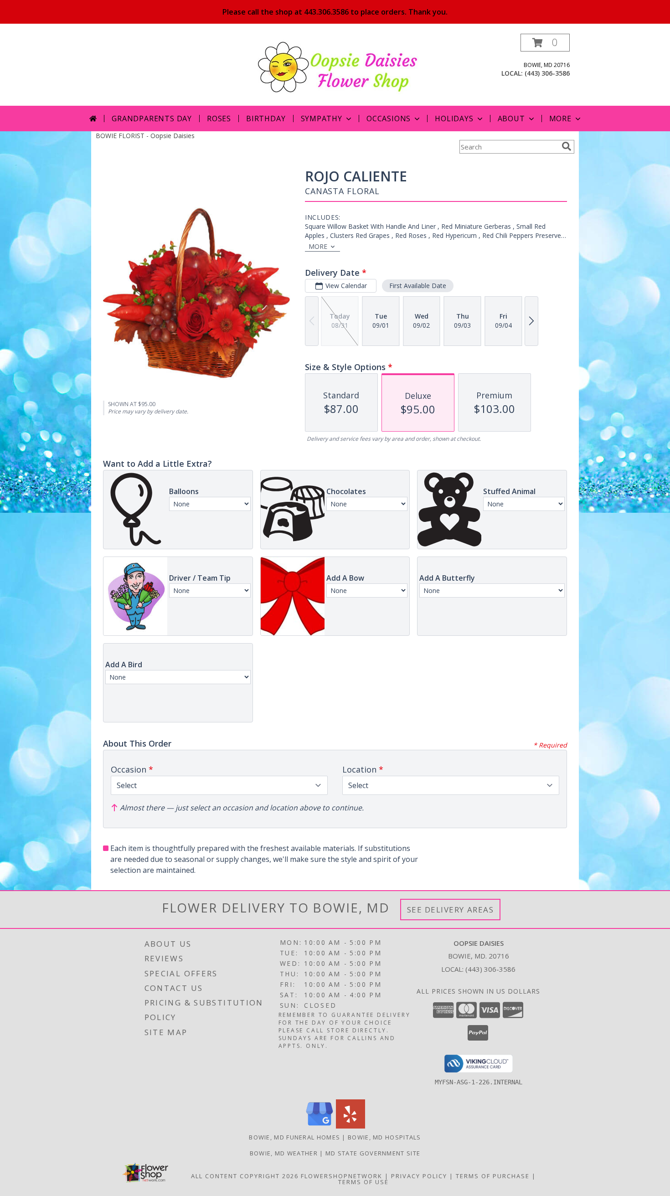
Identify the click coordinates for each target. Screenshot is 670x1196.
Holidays (454, 118)
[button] (545, 43)
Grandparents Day (152, 118)
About (511, 118)
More (560, 118)
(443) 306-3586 (547, 73)
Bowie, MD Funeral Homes (294, 1137)
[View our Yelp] (350, 1126)
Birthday (265, 118)
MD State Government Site (372, 1153)
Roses (219, 118)
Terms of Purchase (493, 1176)
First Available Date (417, 285)
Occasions (388, 118)
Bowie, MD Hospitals (384, 1137)
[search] (566, 146)
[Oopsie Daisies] (338, 66)
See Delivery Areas (450, 909)
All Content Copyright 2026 (245, 1176)
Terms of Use (363, 1182)
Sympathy (321, 118)
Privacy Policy (419, 1176)
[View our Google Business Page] (319, 1126)
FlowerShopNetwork (341, 1176)
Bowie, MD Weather (284, 1153)
